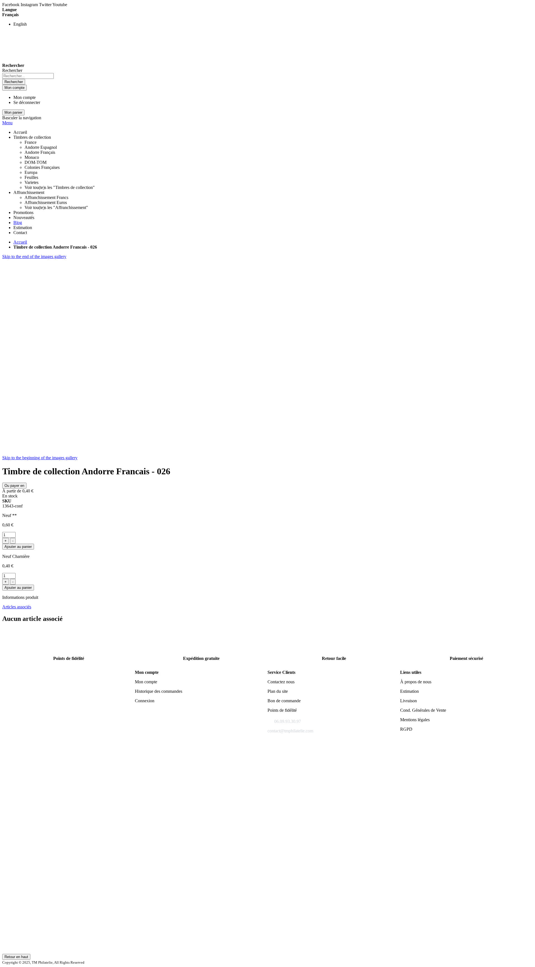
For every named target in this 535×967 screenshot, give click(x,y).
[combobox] (28, 76)
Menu (7, 122)
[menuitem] (17, 222)
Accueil (20, 242)
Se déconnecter (26, 102)
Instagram (30, 4)
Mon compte (24, 97)
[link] (32, 137)
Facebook (11, 4)
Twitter (45, 4)
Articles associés (16, 606)
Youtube (59, 4)
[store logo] (17, 60)
